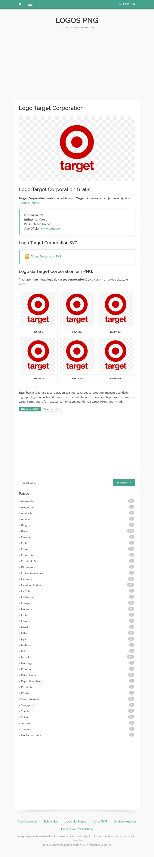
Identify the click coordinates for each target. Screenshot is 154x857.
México (25, 651)
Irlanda (25, 621)
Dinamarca (28, 567)
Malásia (26, 645)
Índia (24, 615)
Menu (28, 4)
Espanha (26, 579)
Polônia (26, 669)
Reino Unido (29, 675)
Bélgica (25, 525)
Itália (24, 633)
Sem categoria (30, 699)
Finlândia (27, 597)
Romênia (26, 687)
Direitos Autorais (125, 821)
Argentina (27, 507)
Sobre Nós (50, 821)
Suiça (24, 717)
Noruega (26, 663)
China (24, 549)
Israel (24, 627)
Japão (24, 639)
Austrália (26, 513)
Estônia (25, 591)
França (25, 603)
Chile (24, 543)
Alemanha (27, 501)
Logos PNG (77, 20)
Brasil (24, 531)
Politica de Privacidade (77, 829)
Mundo (25, 657)
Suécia (25, 711)
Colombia (27, 555)
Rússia (25, 693)
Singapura (27, 705)
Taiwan (25, 723)
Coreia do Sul (29, 561)
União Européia (31, 735)
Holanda (26, 609)
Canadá (26, 537)
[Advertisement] (77, 66)
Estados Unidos (29, 203)
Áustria (25, 519)
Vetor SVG (100, 821)
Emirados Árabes (32, 573)
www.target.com (52, 228)
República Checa (31, 681)
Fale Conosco (27, 821)
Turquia (26, 729)
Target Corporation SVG (46, 256)
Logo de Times (75, 821)
